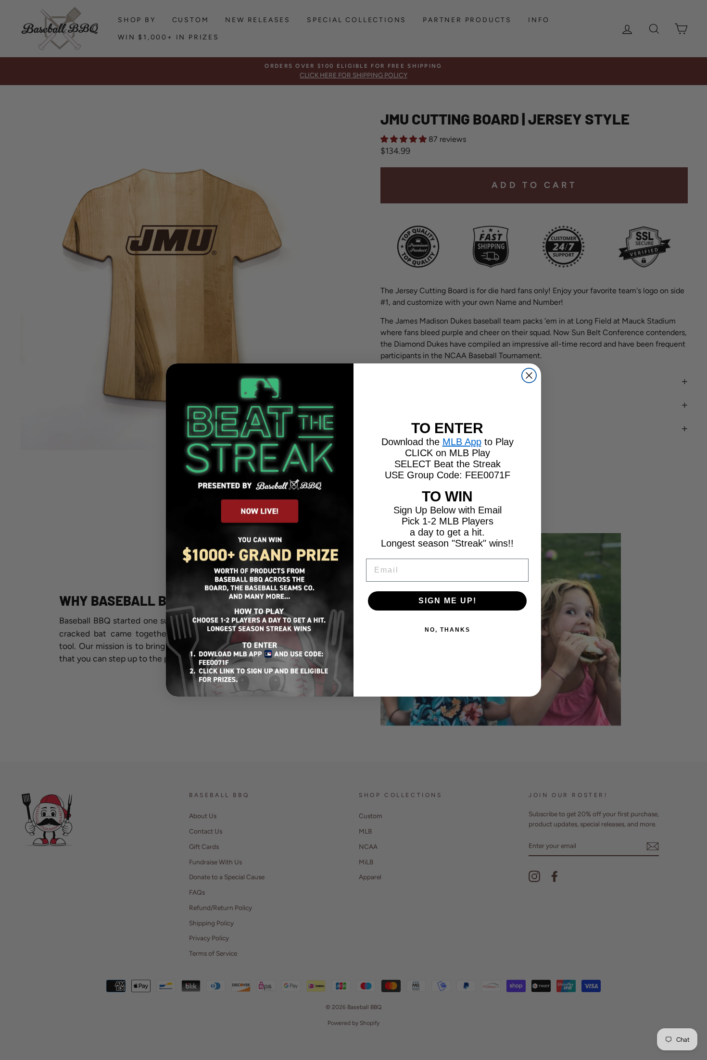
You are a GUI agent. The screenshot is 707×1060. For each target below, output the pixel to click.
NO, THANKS (447, 629)
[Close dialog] (529, 375)
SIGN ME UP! (447, 601)
